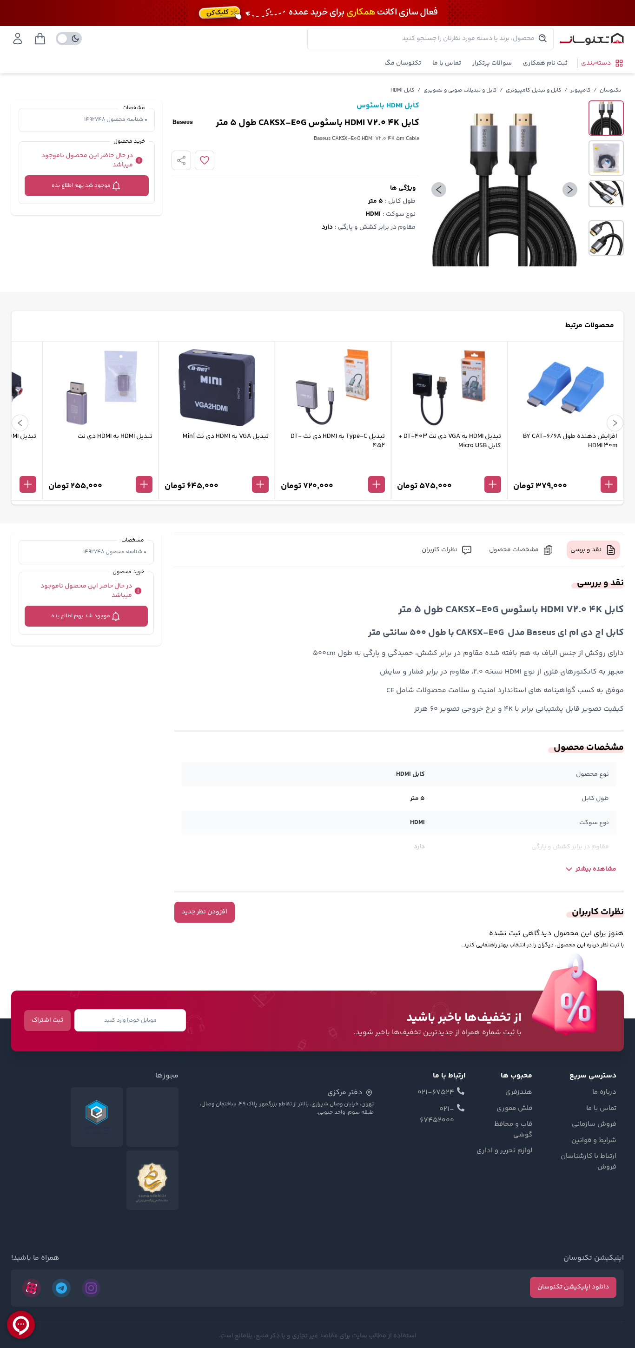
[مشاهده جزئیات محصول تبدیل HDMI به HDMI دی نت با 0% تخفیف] (100, 469)
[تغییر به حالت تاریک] (69, 38)
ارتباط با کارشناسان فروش (588, 1161)
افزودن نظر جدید (204, 912)
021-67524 (435, 1092)
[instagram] (91, 1288)
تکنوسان (610, 90)
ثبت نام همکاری (545, 63)
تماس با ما (446, 63)
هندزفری (518, 1092)
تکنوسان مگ (402, 63)
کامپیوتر (580, 90)
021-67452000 (437, 1115)
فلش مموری (514, 1109)
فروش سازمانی (594, 1124)
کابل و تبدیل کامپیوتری (534, 90)
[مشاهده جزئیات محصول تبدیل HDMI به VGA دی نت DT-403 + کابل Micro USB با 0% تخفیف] (449, 469)
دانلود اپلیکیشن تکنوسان (573, 1287)
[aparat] (31, 1288)
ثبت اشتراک (47, 1020)
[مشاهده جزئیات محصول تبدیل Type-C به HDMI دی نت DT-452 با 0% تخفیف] (333, 469)
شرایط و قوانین (593, 1141)
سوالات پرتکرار (492, 63)
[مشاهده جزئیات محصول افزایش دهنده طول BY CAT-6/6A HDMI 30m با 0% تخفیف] (565, 469)
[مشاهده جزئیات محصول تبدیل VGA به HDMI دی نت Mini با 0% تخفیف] (217, 469)
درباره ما (604, 1092)
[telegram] (61, 1288)
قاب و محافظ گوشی (513, 1129)
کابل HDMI (402, 90)
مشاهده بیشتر (595, 869)
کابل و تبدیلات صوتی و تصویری (460, 90)
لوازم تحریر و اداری (504, 1151)
